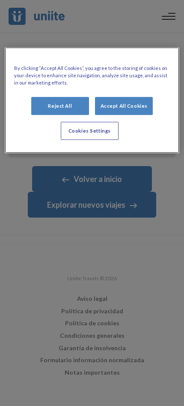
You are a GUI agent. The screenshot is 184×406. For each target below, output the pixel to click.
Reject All (60, 106)
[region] (92, 100)
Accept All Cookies (124, 106)
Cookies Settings (89, 130)
